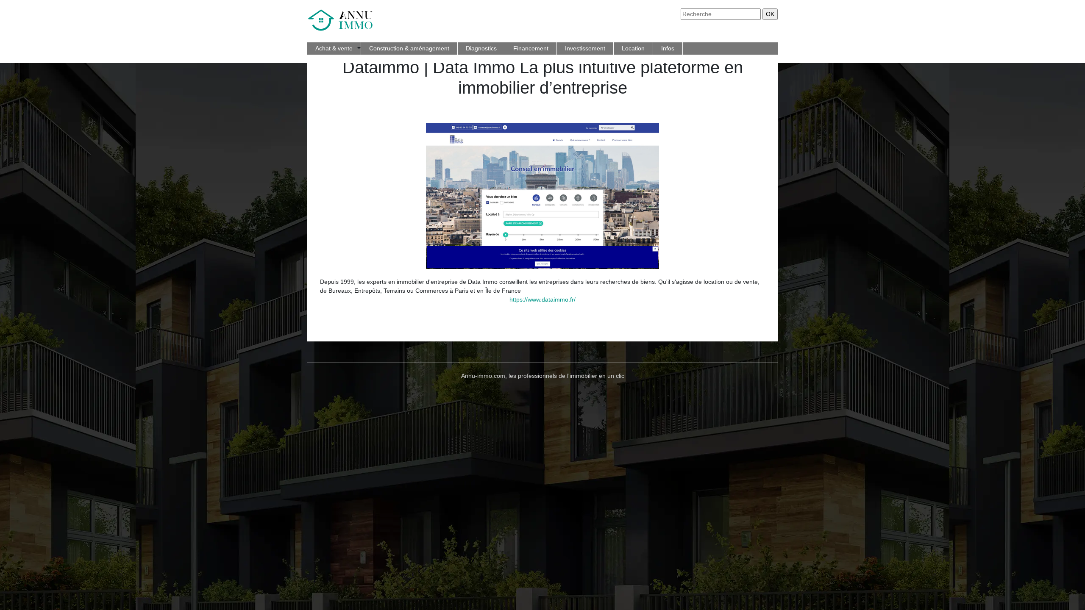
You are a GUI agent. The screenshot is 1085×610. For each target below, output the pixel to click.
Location (633, 48)
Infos (667, 48)
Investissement (585, 48)
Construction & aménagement (409, 48)
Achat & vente (334, 48)
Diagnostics (481, 48)
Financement (530, 48)
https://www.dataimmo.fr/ (542, 299)
